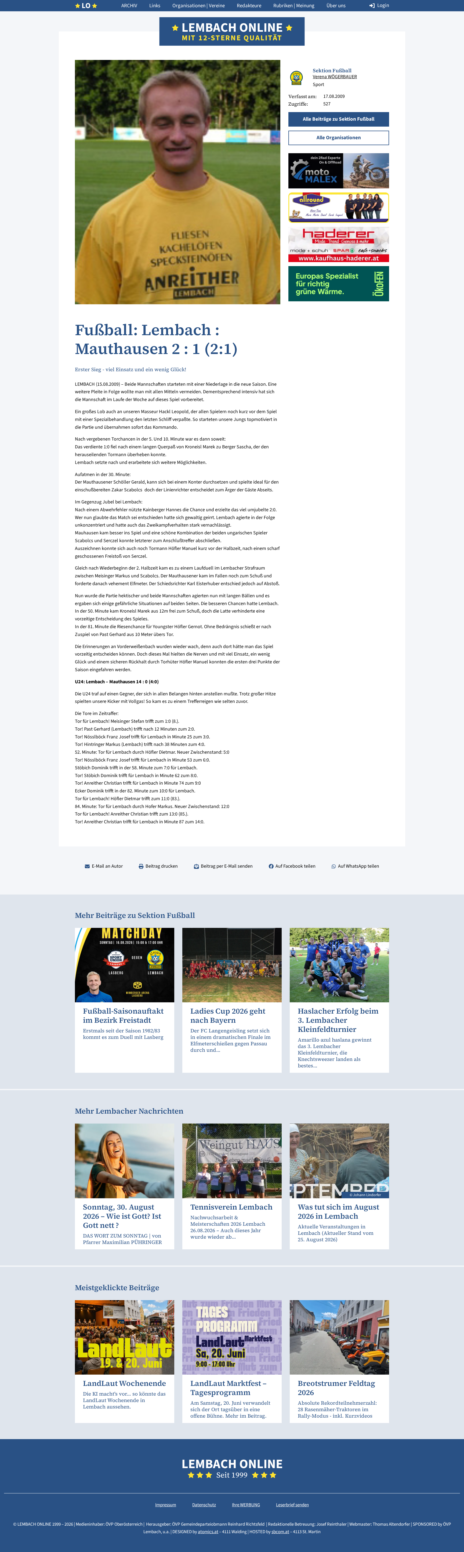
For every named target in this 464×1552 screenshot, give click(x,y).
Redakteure (249, 5)
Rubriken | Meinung (293, 5)
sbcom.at (280, 1532)
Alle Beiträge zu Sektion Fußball (338, 119)
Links (154, 5)
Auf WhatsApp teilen (358, 866)
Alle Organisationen (339, 137)
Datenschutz (204, 1505)
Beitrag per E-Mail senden (227, 866)
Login (383, 5)
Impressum (165, 1505)
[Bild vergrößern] (296, 78)
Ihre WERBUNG (246, 1505)
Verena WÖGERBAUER (335, 76)
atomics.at (208, 1532)
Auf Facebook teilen (296, 866)
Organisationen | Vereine (198, 5)
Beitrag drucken (162, 866)
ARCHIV (129, 5)
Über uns (336, 5)
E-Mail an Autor (107, 866)
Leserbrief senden (292, 1505)
